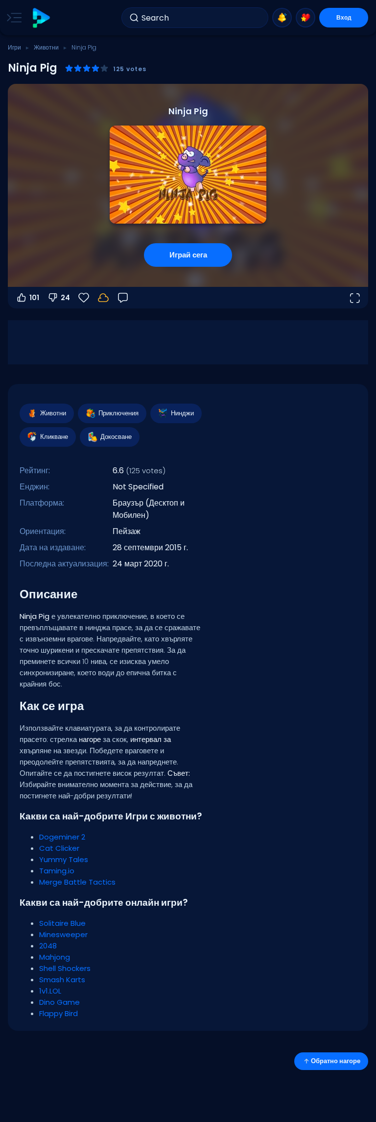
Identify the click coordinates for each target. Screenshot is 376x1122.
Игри (14, 47)
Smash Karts (62, 979)
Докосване (116, 436)
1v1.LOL (50, 991)
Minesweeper (63, 934)
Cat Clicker (59, 848)
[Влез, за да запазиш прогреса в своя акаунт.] (103, 298)
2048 (48, 946)
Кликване (54, 436)
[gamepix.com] (40, 17)
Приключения (118, 413)
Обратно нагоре (335, 1061)
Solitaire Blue (62, 923)
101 (34, 298)
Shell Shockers (65, 968)
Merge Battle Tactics (77, 882)
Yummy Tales (63, 859)
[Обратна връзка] (123, 298)
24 (65, 298)
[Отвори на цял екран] (354, 298)
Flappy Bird (58, 1013)
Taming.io (56, 871)
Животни (46, 47)
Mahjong (54, 957)
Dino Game (59, 1002)
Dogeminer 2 (62, 837)
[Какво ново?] (282, 17)
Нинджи (182, 413)
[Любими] (305, 17)
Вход (344, 17)
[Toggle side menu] (12, 17)
